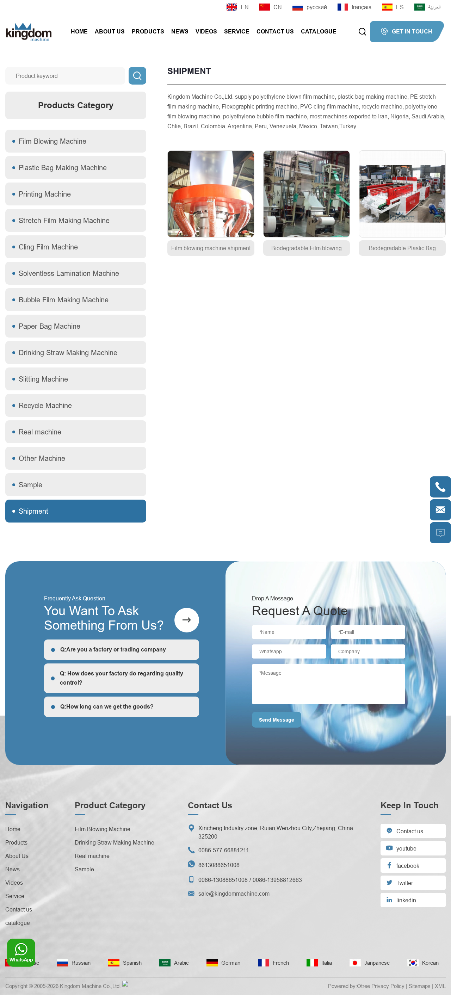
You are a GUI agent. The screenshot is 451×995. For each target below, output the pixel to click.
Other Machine (42, 458)
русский (317, 7)
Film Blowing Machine (52, 141)
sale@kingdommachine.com (234, 893)
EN (245, 7)
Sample (30, 485)
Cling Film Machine (48, 247)
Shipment (33, 511)
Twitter (399, 882)
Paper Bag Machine (49, 326)
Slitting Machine (43, 379)
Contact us (275, 31)
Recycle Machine (45, 405)
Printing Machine (45, 194)
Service (236, 31)
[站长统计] (125, 986)
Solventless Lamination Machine (69, 273)
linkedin (401, 899)
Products (148, 31)
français (361, 7)
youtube (401, 848)
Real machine (40, 432)
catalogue (318, 31)
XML (440, 986)
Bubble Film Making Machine (64, 300)
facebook (402, 865)
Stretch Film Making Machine (64, 220)
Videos (206, 31)
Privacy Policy (387, 986)
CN (277, 7)
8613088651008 (219, 865)
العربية (434, 7)
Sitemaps (420, 986)
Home (79, 31)
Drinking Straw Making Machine (68, 352)
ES (400, 7)
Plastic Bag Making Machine (63, 167)
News (180, 31)
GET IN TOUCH (406, 32)
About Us (110, 31)
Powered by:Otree (349, 986)
